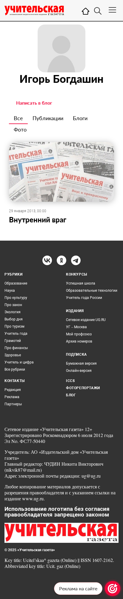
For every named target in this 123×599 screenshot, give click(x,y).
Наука (9, 290)
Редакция (12, 390)
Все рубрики (14, 369)
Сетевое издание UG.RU (86, 320)
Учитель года (15, 333)
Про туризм (14, 326)
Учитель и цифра (19, 362)
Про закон (13, 305)
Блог (71, 395)
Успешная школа (80, 283)
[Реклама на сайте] (112, 588)
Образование (15, 283)
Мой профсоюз (79, 334)
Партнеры (13, 404)
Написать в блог (34, 103)
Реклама (11, 397)
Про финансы (16, 348)
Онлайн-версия (79, 371)
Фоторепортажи (83, 388)
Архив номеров (79, 341)
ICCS (70, 381)
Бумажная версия (81, 363)
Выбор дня (13, 319)
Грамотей (12, 341)
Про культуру (15, 298)
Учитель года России (84, 298)
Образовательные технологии (91, 290)
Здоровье (12, 355)
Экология (12, 312)
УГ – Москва (76, 327)
